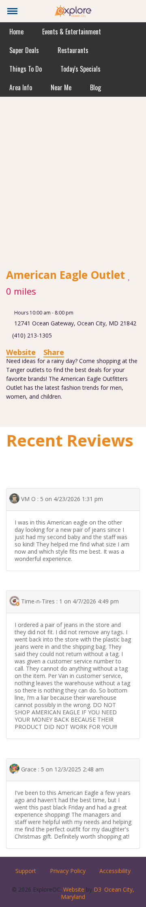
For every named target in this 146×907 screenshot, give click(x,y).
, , (75, 323)
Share (53, 352)
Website (21, 352)
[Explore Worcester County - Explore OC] (73, 10)
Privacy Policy (68, 871)
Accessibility (115, 871)
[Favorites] (129, 275)
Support (25, 871)
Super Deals (24, 50)
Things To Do (25, 69)
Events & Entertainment (71, 31)
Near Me (61, 87)
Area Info (20, 87)
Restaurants (73, 50)
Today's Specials (80, 69)
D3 (97, 889)
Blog (95, 87)
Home (16, 31)
